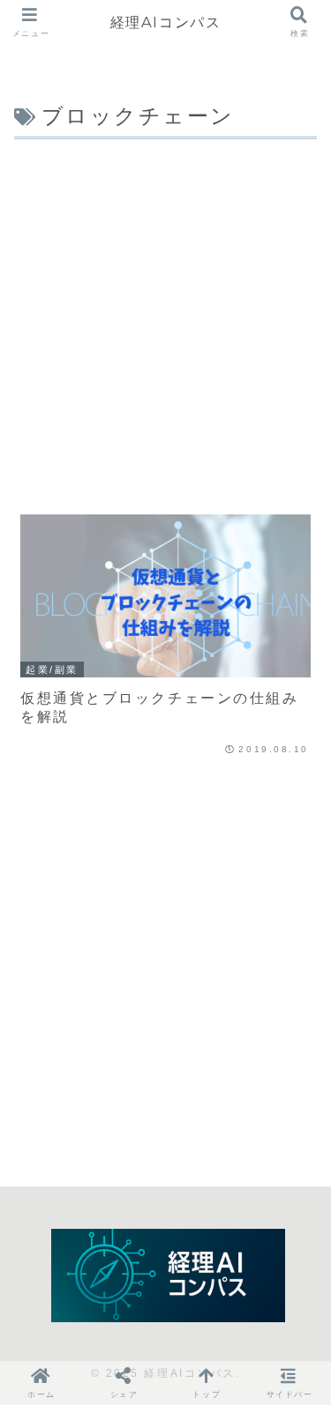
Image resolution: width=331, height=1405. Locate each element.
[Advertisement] (165, 318)
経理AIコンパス (166, 22)
